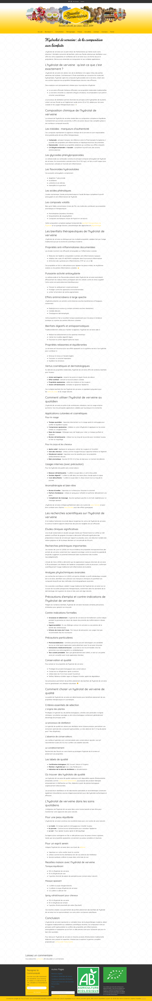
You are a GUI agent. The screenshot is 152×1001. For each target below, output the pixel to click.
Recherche (63, 996)
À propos (105, 32)
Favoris (82, 1)
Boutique (48, 32)
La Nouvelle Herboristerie (67, 781)
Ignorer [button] (143, 998)
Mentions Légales (57, 973)
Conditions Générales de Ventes (61, 976)
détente (82, 847)
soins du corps (52, 392)
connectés (39, 959)
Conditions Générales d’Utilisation (62, 979)
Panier (112, 32)
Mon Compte (76, 1)
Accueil (40, 32)
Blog (52, 986)
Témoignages (70, 32)
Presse (80, 32)
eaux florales (68, 507)
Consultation (59, 32)
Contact (96, 32)
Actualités (88, 32)
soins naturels (95, 505)
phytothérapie (96, 225)
